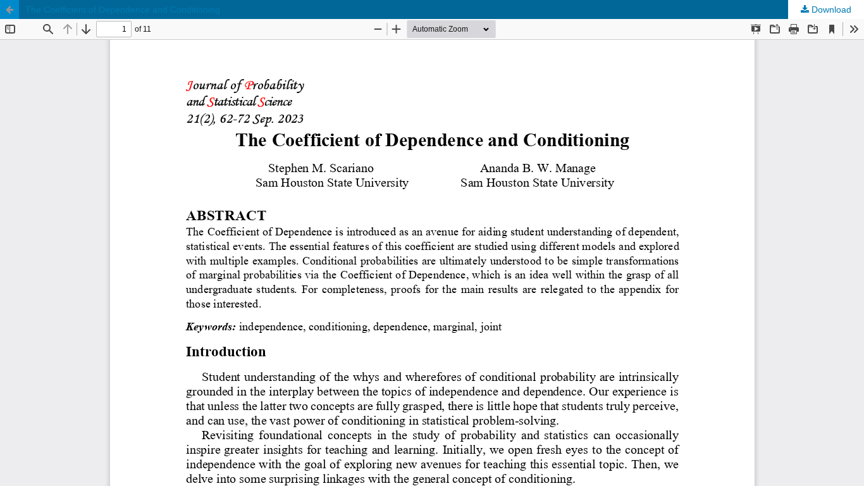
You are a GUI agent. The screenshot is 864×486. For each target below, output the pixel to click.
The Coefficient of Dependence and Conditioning (122, 9)
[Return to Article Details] (9, 9)
